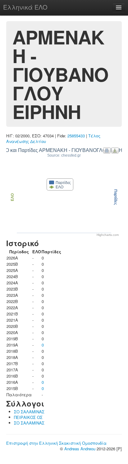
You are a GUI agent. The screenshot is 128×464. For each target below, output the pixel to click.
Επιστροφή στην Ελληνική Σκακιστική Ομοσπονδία (56, 443)
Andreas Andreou (79, 449)
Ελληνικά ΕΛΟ (25, 6)
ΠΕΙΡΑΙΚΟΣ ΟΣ (28, 417)
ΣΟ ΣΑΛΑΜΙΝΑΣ (29, 412)
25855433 (76, 136)
